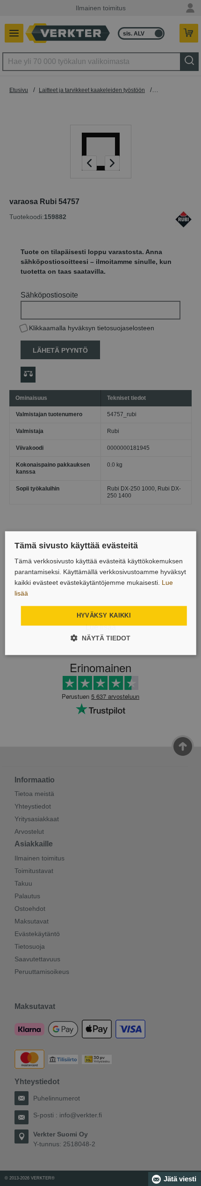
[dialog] (100, 593)
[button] (100, 637)
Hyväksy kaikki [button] (104, 615)
